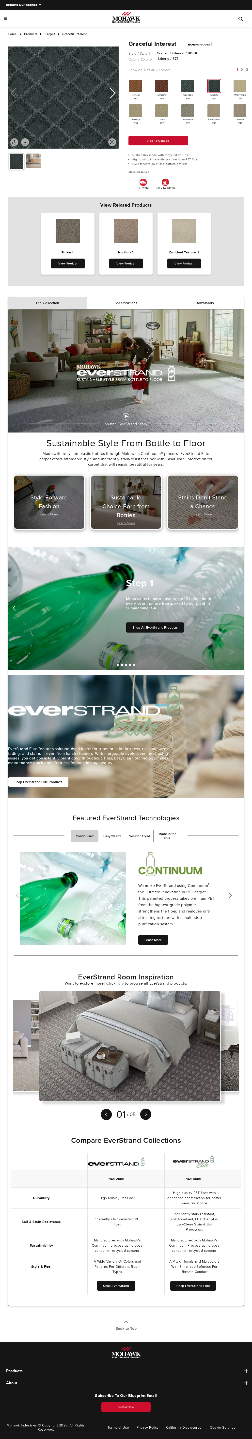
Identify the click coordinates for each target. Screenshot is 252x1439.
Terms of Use (118, 1427)
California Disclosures (184, 1427)
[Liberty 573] (214, 86)
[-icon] (11, 41)
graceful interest (74, 34)
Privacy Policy (148, 1427)
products (30, 34)
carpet (50, 34)
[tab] (47, 303)
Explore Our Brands (21, 4)
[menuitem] (21, 4)
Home (12, 34)
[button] (113, 93)
